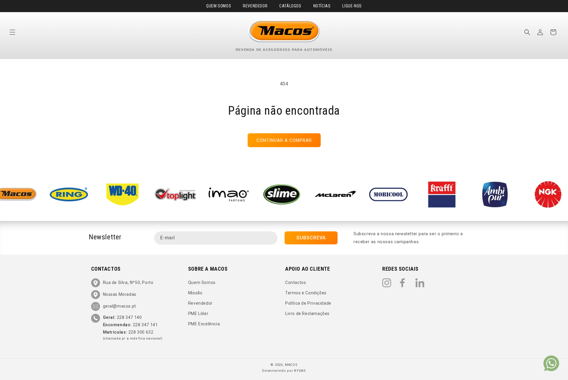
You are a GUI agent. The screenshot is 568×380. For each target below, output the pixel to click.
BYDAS (300, 371)
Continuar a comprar (284, 140)
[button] (12, 32)
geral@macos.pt (119, 306)
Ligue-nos (352, 6)
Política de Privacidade (308, 303)
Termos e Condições (306, 292)
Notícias (322, 6)
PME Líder (198, 313)
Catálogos (290, 6)
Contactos (295, 282)
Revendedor (255, 6)
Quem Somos (218, 6)
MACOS (291, 365)
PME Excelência (204, 324)
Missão (195, 292)
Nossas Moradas (119, 294)
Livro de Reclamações (307, 313)
